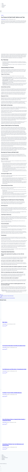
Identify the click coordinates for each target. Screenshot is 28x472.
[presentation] (14, 311)
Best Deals (3, 6)
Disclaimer (3, 458)
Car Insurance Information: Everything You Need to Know (13, 345)
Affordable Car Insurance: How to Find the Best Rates (7, 297)
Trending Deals (4, 5)
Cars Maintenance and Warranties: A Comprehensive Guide (14, 369)
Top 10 (3, 4)
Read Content (4, 349)
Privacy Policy (3, 456)
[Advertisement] (14, 39)
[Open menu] (1, 11)
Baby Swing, (4, 322)
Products (2, 15)
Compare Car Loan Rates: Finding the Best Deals (6, 295)
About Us (3, 455)
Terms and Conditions (5, 457)
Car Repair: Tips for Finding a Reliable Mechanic (12, 392)
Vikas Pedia (3, 19)
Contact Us (3, 459)
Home (2, 3)
